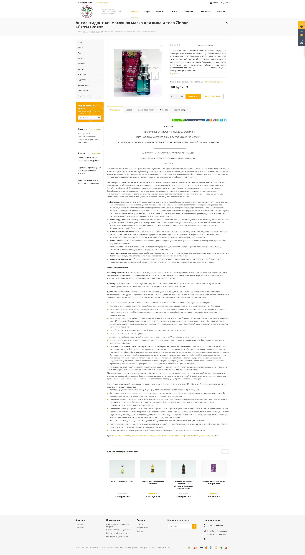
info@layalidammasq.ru (217, 531)
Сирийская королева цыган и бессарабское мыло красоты (89, 170)
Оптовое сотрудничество (117, 536)
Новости (79, 524)
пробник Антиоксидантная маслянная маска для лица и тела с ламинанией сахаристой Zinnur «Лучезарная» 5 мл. (164, 435)
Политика (80, 527)
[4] (177, 45)
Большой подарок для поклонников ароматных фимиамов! (88, 139)
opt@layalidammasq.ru (216, 534)
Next (227, 452)
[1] (171, 45)
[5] (180, 45)
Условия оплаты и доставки (118, 530)
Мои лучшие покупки (213, 82)
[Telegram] (225, 120)
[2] (173, 45)
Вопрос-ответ (142, 527)
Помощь (141, 520)
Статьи (140, 524)
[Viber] (214, 120)
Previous (224, 452)
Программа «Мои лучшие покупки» (117, 525)
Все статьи (96, 153)
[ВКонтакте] (207, 120)
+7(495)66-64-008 (215, 525)
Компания (81, 520)
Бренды (140, 531)
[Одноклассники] (210, 120)
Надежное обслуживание (117, 533)
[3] (175, 45)
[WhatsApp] (217, 120)
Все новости (95, 129)
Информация (113, 520)
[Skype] (221, 120)
